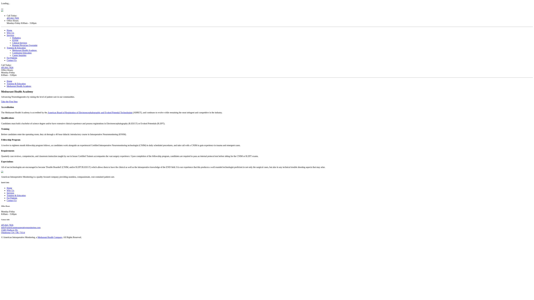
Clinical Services (19, 43)
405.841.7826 (13, 18)
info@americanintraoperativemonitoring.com (20, 227)
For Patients (12, 58)
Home (9, 30)
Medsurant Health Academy (24, 50)
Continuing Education (22, 53)
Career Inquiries (19, 55)
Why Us (10, 33)
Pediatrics (16, 38)
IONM (15, 40)
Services (10, 35)
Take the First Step (9, 101)
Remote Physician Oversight (24, 45)
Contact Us (12, 60)
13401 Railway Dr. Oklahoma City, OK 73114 (13, 231)
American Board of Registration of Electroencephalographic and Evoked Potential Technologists (90, 112)
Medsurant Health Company (50, 237)
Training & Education (16, 48)
